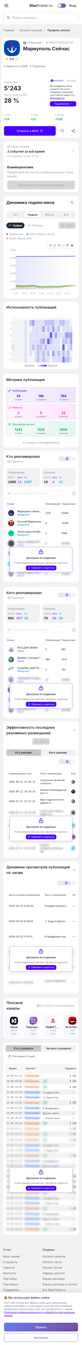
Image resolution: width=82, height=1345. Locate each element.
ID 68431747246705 (59, 42)
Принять (41, 1327)
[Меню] (6, 5)
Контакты (9, 1273)
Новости (9, 1267)
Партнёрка (10, 1284)
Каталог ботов (52, 1267)
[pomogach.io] (57, 80)
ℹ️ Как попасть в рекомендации (55, 1005)
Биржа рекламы (54, 1278)
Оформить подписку (43, 567)
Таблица (37, 225)
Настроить (41, 1337)
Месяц (49, 214)
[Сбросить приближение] (72, 202)
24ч (15, 214)
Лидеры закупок (54, 1273)
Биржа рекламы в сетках (60, 1284)
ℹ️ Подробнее (15, 461)
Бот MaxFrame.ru (54, 1289)
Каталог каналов (31, 30)
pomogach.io (57, 97)
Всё (66, 214)
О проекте (10, 1262)
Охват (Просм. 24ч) (20, 238)
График (17, 225)
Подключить (61, 103)
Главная (8, 30)
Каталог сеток (52, 1262)
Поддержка (11, 1289)
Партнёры (10, 1278)
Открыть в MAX (28, 130)
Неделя (32, 214)
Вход (72, 5)
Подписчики (16, 234)
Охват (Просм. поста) (42, 234)
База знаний (11, 1256)
